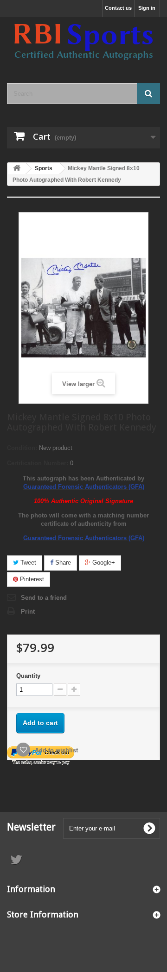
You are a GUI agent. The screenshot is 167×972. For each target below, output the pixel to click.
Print (28, 611)
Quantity (28, 675)
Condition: (22, 447)
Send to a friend (44, 597)
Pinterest (31, 579)
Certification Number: (37, 463)
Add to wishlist (55, 750)
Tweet (27, 562)
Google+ (102, 562)
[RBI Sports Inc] (83, 42)
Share (62, 562)
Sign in (146, 8)
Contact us (118, 8)
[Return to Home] (17, 168)
